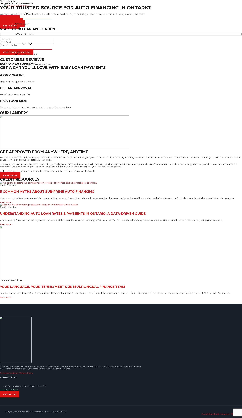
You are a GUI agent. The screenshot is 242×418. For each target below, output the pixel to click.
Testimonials (24, 24)
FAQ (11, 85)
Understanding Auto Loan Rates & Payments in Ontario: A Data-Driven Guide (73, 213)
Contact (13, 95)
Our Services (15, 44)
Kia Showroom (16, 75)
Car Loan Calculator (28, 54)
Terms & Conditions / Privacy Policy (16, 373)
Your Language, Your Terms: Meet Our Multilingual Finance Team (62, 287)
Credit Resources (26, 34)
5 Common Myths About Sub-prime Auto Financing (47, 192)
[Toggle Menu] (27, 13)
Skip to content (8, 1)
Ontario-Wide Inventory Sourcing (35, 64)
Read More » (6, 202)
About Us (14, 14)
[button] (20, 14)
